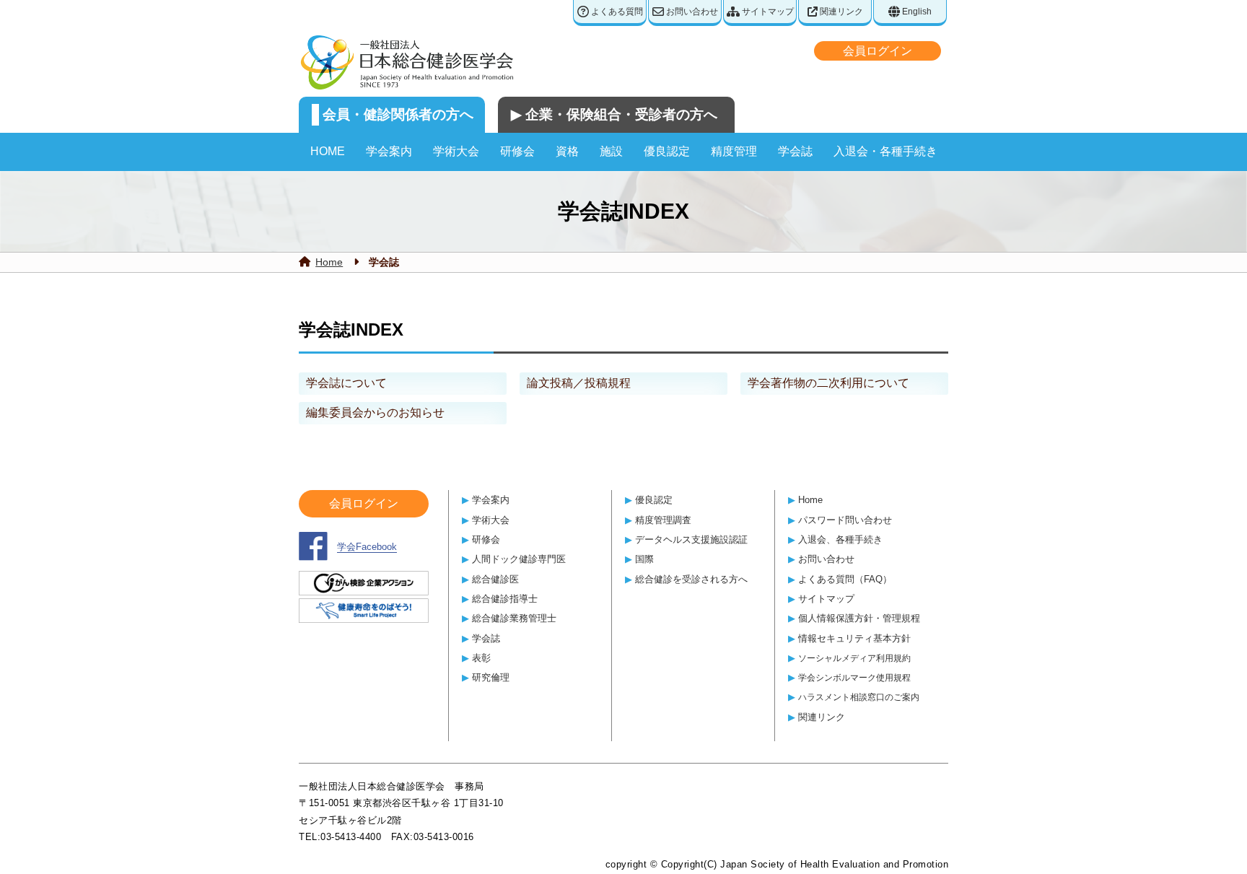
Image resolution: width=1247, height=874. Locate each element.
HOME (327, 151)
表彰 (481, 657)
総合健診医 (495, 579)
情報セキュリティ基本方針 (854, 638)
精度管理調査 (663, 520)
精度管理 (734, 151)
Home (329, 262)
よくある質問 (616, 11)
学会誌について (346, 383)
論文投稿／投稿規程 (579, 383)
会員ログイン (877, 51)
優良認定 (667, 151)
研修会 (517, 151)
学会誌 (795, 151)
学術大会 (456, 151)
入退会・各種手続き (885, 151)
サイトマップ (767, 11)
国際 (644, 559)
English (916, 11)
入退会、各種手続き (840, 539)
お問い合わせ (691, 11)
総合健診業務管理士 (514, 618)
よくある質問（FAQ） (845, 579)
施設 (611, 151)
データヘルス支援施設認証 (691, 539)
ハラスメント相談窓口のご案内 (858, 697)
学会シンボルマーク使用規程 (854, 677)
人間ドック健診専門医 (519, 559)
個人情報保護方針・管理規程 (859, 618)
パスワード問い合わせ (845, 520)
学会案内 (389, 151)
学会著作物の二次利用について (828, 383)
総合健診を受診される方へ (691, 579)
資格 (567, 151)
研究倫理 (490, 677)
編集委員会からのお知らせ (375, 412)
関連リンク (840, 11)
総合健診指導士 (505, 598)
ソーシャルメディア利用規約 (854, 658)
